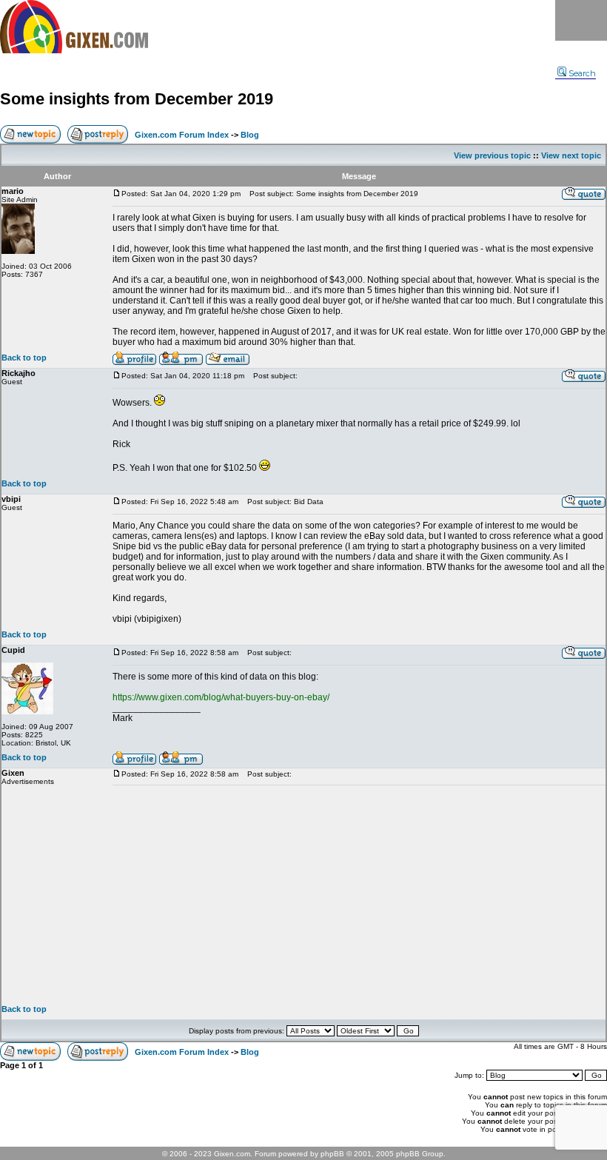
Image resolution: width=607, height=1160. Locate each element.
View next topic (571, 155)
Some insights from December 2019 (136, 99)
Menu (581, 20)
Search (582, 73)
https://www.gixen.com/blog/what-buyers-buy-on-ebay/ (221, 697)
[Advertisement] (359, 895)
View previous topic (492, 155)
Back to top (24, 357)
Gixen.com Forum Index (182, 134)
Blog (250, 134)
